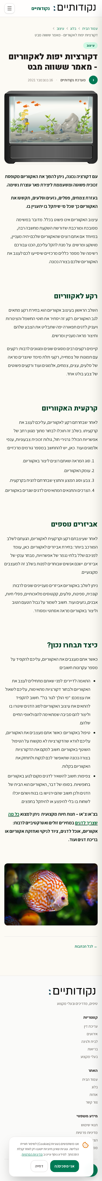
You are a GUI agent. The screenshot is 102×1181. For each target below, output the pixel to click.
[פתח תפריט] (9, 8)
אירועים (92, 1033)
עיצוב (60, 28)
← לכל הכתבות (86, 946)
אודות (93, 1094)
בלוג (73, 28)
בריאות (93, 1049)
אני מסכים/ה (64, 1166)
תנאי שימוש (89, 1124)
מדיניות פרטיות (87, 1132)
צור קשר (92, 1102)
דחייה (39, 1166)
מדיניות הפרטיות (32, 1154)
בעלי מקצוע (89, 1056)
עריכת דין (91, 1026)
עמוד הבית (90, 28)
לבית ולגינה (89, 1041)
